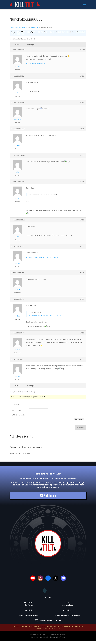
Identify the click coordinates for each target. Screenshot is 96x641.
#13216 (82, 273)
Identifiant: (15, 405)
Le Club (28, 610)
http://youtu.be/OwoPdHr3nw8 (36, 64)
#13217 (82, 299)
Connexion (79, 419)
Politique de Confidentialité (67, 615)
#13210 (82, 102)
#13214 (82, 220)
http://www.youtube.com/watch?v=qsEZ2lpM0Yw (42, 257)
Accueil (12, 28)
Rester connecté (19, 415)
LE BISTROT (25, 28)
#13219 (82, 359)
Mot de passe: (16, 410)
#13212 (82, 155)
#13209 (82, 76)
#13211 (82, 129)
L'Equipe (67, 610)
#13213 (82, 182)
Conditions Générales (29, 615)
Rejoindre (49, 495)
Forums (17, 28)
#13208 (82, 50)
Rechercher (81, 428)
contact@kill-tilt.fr (50, 620)
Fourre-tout (34, 28)
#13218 (82, 333)
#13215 (82, 246)
